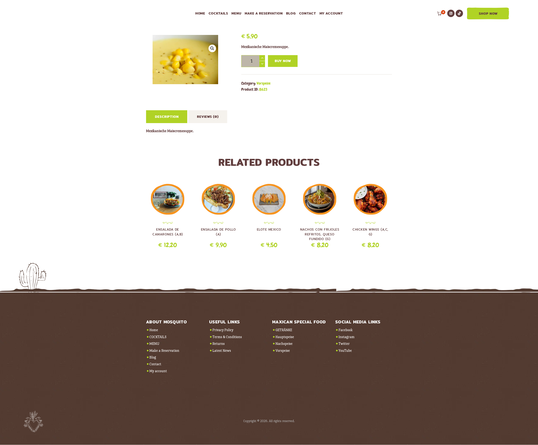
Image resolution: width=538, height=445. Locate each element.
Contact (155, 364)
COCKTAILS (157, 337)
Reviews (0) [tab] (208, 116)
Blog (152, 357)
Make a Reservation (164, 351)
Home (153, 330)
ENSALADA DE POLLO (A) (218, 232)
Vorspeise (263, 83)
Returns (218, 344)
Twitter (344, 344)
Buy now (283, 61)
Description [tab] (167, 116)
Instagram (347, 337)
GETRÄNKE (284, 330)
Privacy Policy (222, 330)
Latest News (221, 351)
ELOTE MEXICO (269, 229)
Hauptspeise (285, 337)
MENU (154, 344)
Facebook (346, 330)
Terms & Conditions (227, 337)
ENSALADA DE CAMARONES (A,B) (167, 232)
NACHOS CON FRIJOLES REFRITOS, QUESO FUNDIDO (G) (319, 234)
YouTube (345, 351)
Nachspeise (284, 344)
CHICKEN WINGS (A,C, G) (370, 232)
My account (158, 371)
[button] (212, 48)
